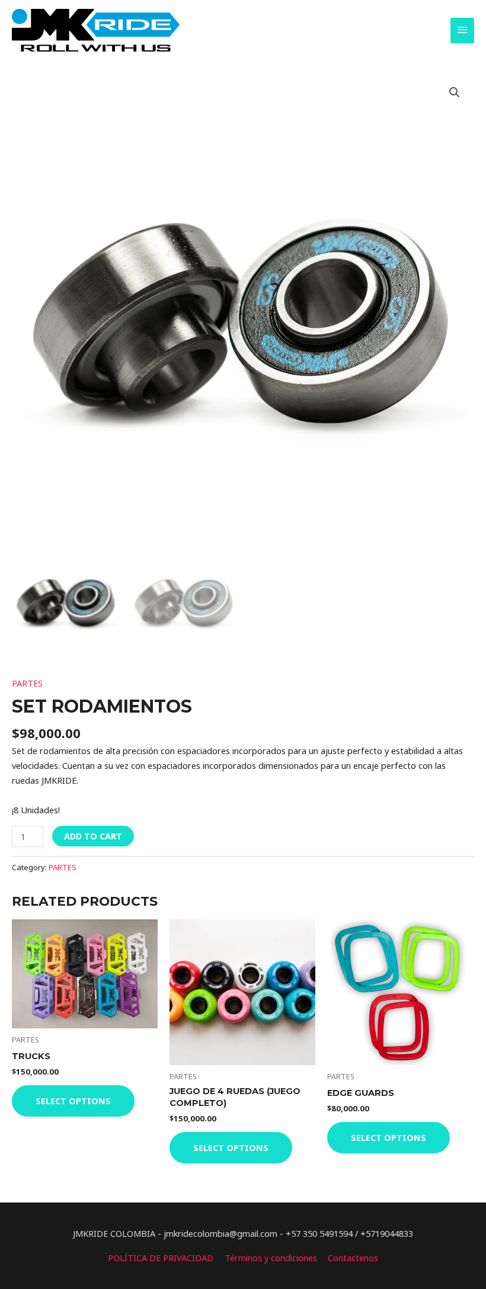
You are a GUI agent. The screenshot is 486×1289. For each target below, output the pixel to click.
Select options (73, 1101)
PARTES (27, 683)
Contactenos (353, 1258)
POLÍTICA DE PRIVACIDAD (160, 1258)
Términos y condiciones (271, 1258)
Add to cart (93, 836)
